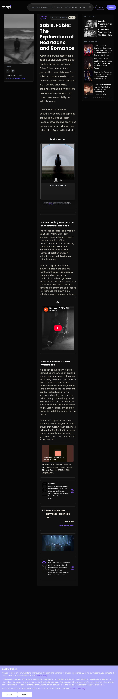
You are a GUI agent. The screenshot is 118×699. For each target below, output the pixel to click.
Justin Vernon (66, 202)
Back (86, 98)
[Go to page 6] (103, 97)
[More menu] (89, 7)
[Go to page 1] (93, 97)
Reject (24, 694)
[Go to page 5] (101, 97)
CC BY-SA (50, 203)
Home (59, 7)
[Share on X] (8, 71)
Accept (9, 694)
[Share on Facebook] (13, 71)
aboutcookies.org (77, 688)
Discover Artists (71, 7)
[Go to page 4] (99, 97)
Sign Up (111, 7)
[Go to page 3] (97, 97)
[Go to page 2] (95, 97)
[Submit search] (52, 7)
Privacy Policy (41, 675)
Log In (100, 7)
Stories (82, 7)
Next (110, 98)
